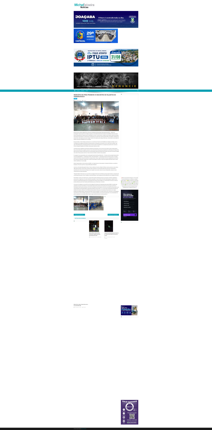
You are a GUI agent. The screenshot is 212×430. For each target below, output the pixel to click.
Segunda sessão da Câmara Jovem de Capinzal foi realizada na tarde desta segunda (80, 214)
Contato (78, 90)
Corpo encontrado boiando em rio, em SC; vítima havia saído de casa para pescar (111, 234)
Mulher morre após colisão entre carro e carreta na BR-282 (81, 305)
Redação (84, 100)
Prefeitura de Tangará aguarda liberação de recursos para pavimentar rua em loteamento (113, 214)
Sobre (87, 90)
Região (75, 98)
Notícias (82, 90)
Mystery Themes (83, 428)
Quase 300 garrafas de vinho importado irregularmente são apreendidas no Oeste (94, 234)
